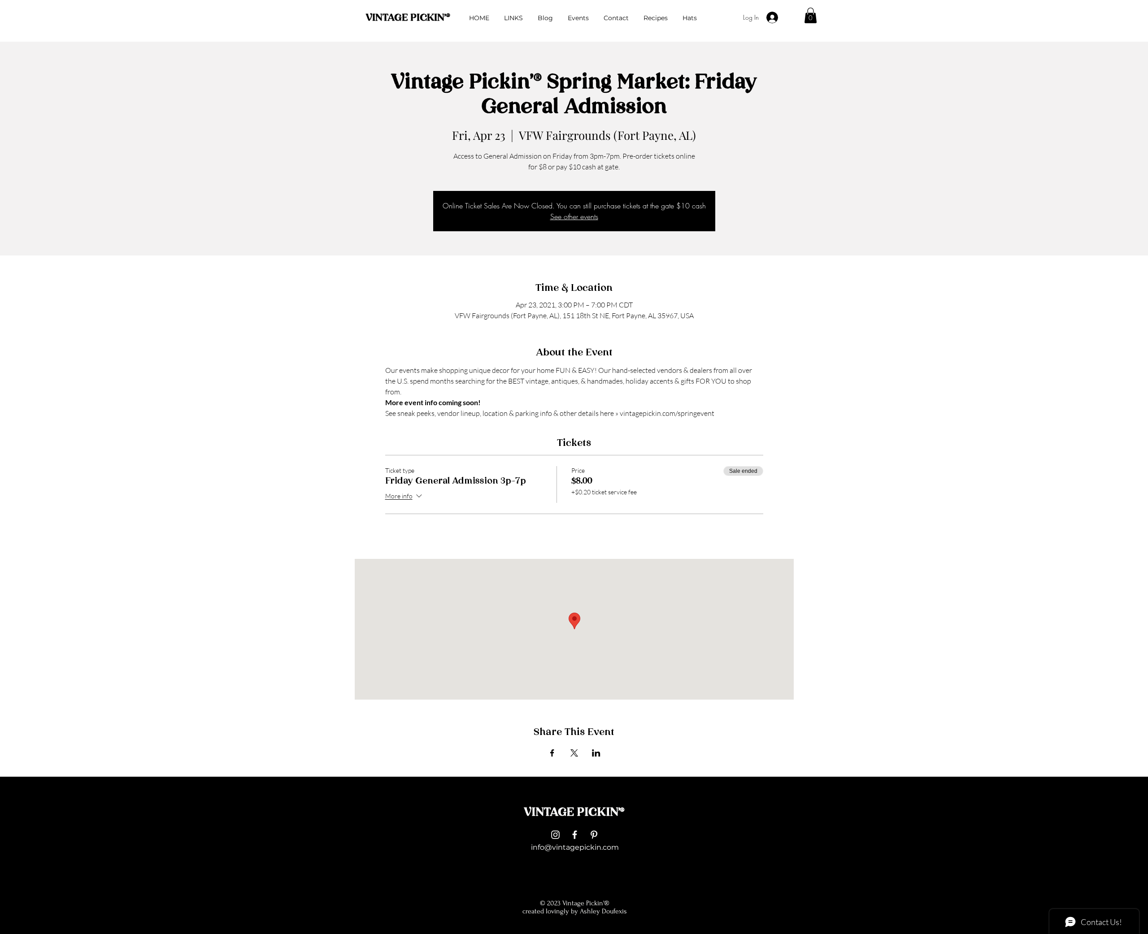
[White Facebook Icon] (574, 834)
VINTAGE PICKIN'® (407, 18)
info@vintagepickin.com (575, 847)
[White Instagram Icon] (555, 834)
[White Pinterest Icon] (594, 834)
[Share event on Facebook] (552, 753)
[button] (810, 15)
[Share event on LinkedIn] (596, 753)
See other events (574, 216)
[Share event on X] (574, 753)
